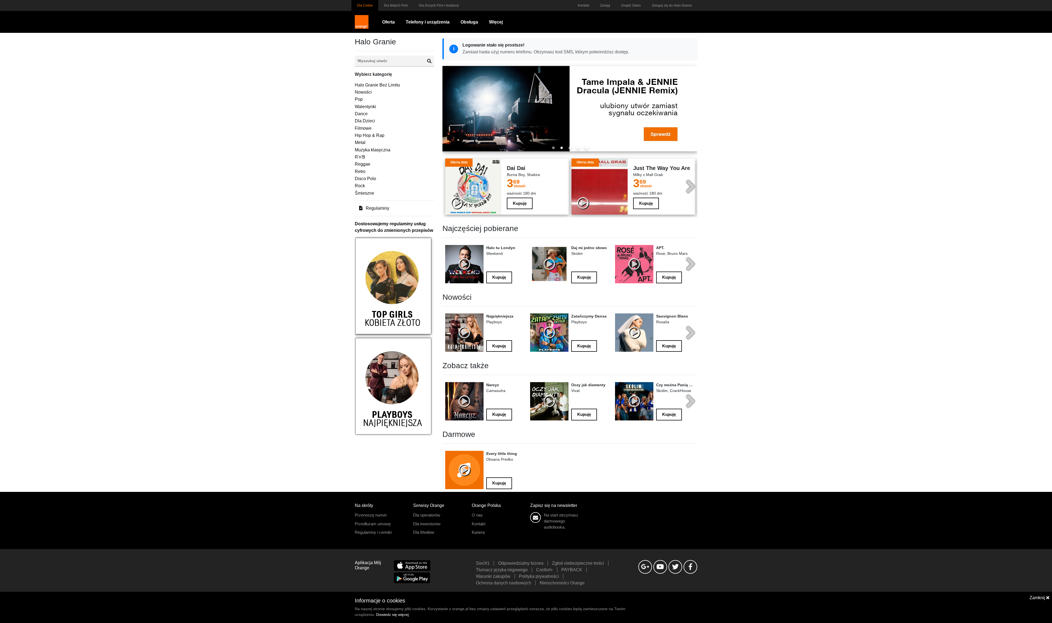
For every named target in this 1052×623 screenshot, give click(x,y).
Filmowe (363, 128)
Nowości (363, 92)
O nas (477, 515)
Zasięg (605, 5)
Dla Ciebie (365, 5)
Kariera (478, 532)
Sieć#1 (483, 563)
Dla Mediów (423, 532)
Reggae (362, 164)
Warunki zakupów (493, 576)
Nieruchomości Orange (562, 583)
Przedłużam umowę (373, 524)
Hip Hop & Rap (369, 135)
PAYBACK (571, 569)
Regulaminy (377, 208)
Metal (360, 142)
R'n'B (360, 157)
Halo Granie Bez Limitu (377, 85)
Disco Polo (365, 178)
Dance (361, 113)
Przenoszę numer (371, 515)
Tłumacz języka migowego (502, 569)
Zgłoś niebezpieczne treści (578, 563)
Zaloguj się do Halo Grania (672, 5)
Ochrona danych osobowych (503, 583)
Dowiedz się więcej (392, 614)
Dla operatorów (426, 515)
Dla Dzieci (365, 121)
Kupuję (520, 203)
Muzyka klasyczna (372, 150)
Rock (360, 185)
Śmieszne (364, 193)
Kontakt (583, 5)
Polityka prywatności (539, 576)
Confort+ (544, 569)
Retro (360, 171)
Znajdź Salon (631, 5)
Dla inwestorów (427, 524)
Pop (359, 99)
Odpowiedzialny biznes (521, 563)
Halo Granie (375, 42)
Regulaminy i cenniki (373, 532)
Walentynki (365, 106)
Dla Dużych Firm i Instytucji (439, 5)
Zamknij (1038, 597)
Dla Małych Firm (396, 5)
